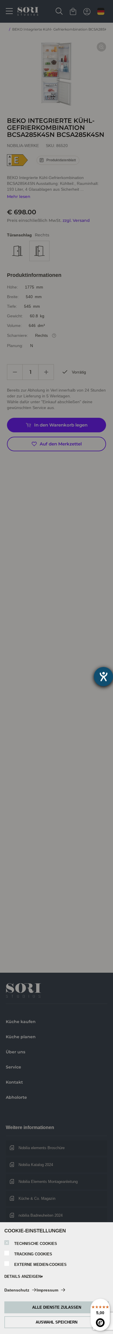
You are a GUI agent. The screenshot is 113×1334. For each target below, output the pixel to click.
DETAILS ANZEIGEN (22, 1276)
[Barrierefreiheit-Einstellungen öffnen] (103, 676)
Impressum (47, 1290)
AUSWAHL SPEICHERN (56, 1322)
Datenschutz (16, 1290)
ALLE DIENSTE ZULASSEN (56, 1307)
